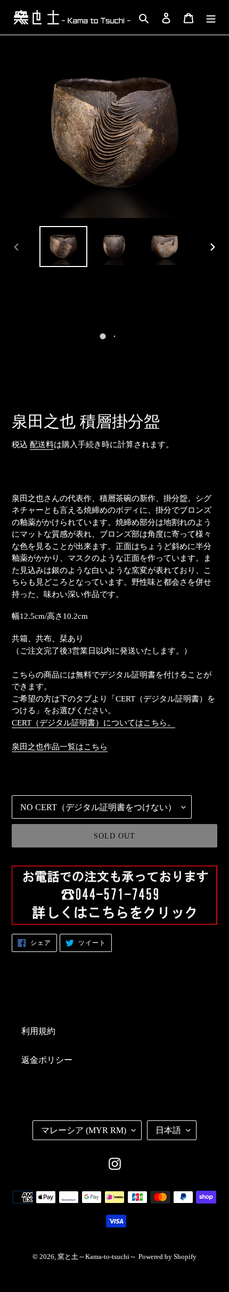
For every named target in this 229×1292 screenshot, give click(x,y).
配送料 (42, 444)
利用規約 (38, 1031)
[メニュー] (211, 17)
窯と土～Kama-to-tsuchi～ (97, 1257)
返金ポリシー (46, 1059)
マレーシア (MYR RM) (83, 1130)
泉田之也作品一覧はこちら (60, 746)
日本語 (168, 1130)
